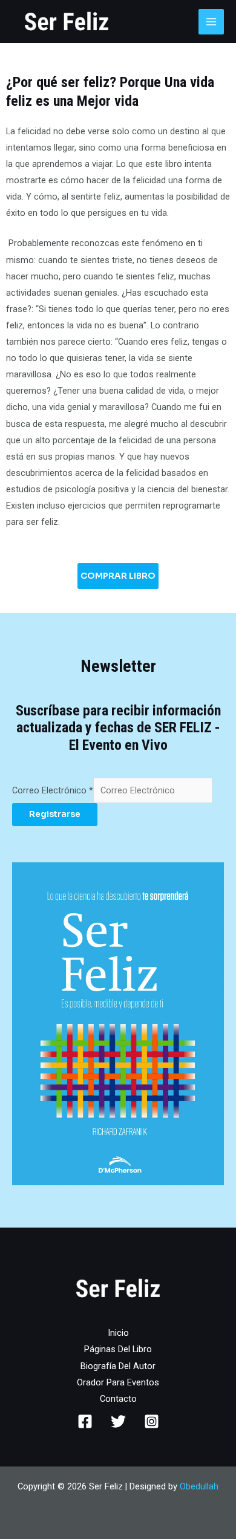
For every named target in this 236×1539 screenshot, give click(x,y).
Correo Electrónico (52, 790)
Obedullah (199, 1486)
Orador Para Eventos (118, 1382)
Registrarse (54, 814)
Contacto (118, 1398)
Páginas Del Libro (118, 1349)
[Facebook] (85, 1421)
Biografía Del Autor (118, 1366)
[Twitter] (118, 1421)
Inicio (118, 1332)
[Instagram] (151, 1421)
